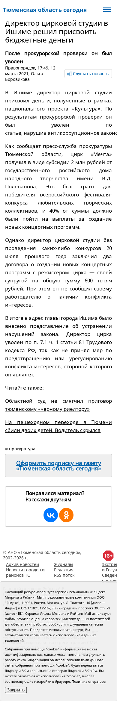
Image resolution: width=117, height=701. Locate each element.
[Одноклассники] (66, 515)
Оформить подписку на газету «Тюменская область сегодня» (58, 465)
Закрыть (16, 690)
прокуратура (22, 449)
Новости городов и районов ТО (25, 572)
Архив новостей (22, 564)
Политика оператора (89, 681)
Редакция (64, 570)
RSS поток (64, 575)
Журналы (63, 564)
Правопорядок (20, 68)
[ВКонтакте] (51, 515)
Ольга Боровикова (24, 76)
